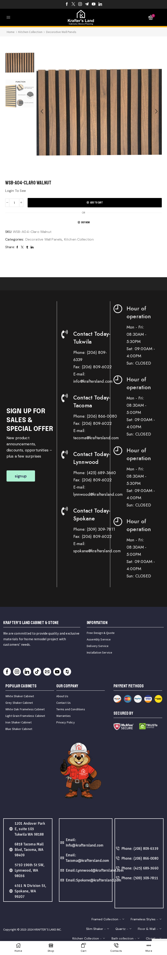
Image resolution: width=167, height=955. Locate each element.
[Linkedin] (100, 4)
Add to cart (96, 202)
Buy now (85, 222)
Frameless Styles (143, 919)
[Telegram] (87, 4)
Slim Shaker (94, 929)
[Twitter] (73, 4)
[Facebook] (67, 4)
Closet (150, 938)
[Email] (47, 672)
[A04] (19, 62)
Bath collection (123, 938)
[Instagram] (80, 4)
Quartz (120, 929)
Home (11, 32)
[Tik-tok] (37, 672)
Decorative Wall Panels (61, 32)
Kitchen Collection (30, 32)
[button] (42, 111)
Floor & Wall (146, 929)
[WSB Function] (19, 93)
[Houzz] (67, 672)
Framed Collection (105, 919)
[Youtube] (93, 4)
